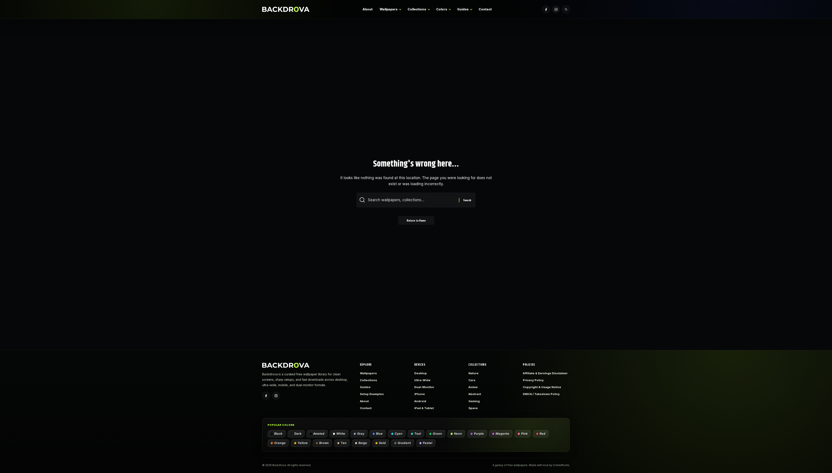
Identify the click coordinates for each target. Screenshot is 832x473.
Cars (471, 380)
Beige (362, 443)
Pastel (428, 443)
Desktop (420, 373)
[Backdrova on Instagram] (556, 9)
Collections (417, 9)
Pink (524, 433)
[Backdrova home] (285, 9)
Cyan (399, 433)
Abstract (474, 394)
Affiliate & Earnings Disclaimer (545, 373)
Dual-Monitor (424, 387)
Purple (479, 433)
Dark (298, 433)
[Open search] (566, 9)
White (341, 433)
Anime (473, 387)
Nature (473, 373)
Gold (382, 443)
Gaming (474, 401)
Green (437, 433)
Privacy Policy (533, 380)
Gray (361, 433)
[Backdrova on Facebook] (546, 9)
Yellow (302, 443)
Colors (441, 9)
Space (473, 408)
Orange (280, 443)
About (367, 9)
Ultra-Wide (422, 380)
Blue (379, 433)
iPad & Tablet (424, 408)
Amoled (319, 433)
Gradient (404, 443)
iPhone (419, 394)
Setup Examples (372, 394)
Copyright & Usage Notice (542, 387)
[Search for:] (412, 200)
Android (420, 401)
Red (543, 433)
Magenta (503, 433)
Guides (463, 9)
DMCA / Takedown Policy (541, 394)
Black (278, 433)
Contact (485, 9)
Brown (324, 443)
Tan (344, 443)
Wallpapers (389, 9)
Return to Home (416, 220)
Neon (458, 433)
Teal (417, 433)
